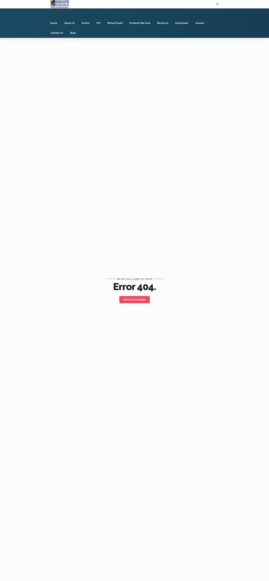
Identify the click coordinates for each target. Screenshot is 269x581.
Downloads (181, 23)
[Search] (217, 4)
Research (162, 23)
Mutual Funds (115, 23)
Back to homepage (135, 299)
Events (86, 23)
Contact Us (56, 33)
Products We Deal (140, 23)
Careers (199, 23)
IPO (98, 23)
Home (53, 23)
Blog (73, 33)
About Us (69, 23)
